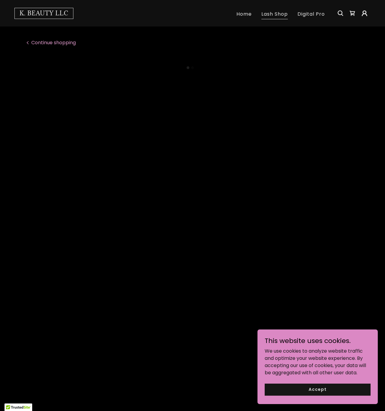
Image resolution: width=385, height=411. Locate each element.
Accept (317, 389)
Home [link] (244, 14)
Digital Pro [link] (311, 14)
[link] (43, 13)
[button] (352, 13)
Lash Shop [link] (274, 14)
